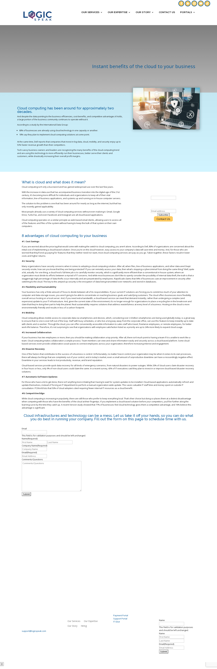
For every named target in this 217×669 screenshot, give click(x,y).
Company (163, 194)
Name (162, 620)
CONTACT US (167, 12)
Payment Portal (120, 615)
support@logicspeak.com (34, 631)
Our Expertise (117, 12)
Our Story (143, 12)
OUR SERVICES (90, 12)
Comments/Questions (32, 459)
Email (163, 207)
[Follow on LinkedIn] (188, 3)
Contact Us (163, 219)
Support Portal (120, 618)
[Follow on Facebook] (181, 3)
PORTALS (186, 12)
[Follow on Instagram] (194, 3)
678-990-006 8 (141, 2)
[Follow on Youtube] (201, 3)
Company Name (34, 445)
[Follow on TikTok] (207, 3)
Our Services (74, 621)
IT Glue (116, 621)
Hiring (84, 626)
